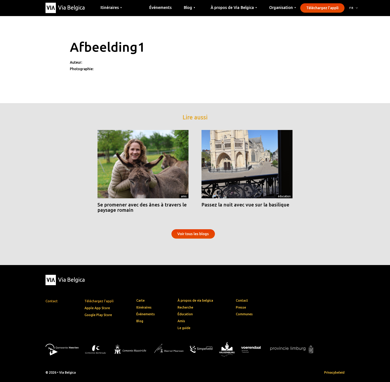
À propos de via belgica (195, 300)
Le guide (184, 328)
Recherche (185, 307)
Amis (184, 196)
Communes (244, 314)
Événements (160, 7)
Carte (140, 300)
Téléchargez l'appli (322, 8)
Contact (242, 300)
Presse (241, 307)
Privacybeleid (334, 372)
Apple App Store (97, 308)
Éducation (284, 196)
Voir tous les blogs (193, 234)
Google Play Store (98, 315)
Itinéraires (144, 307)
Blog (139, 321)
